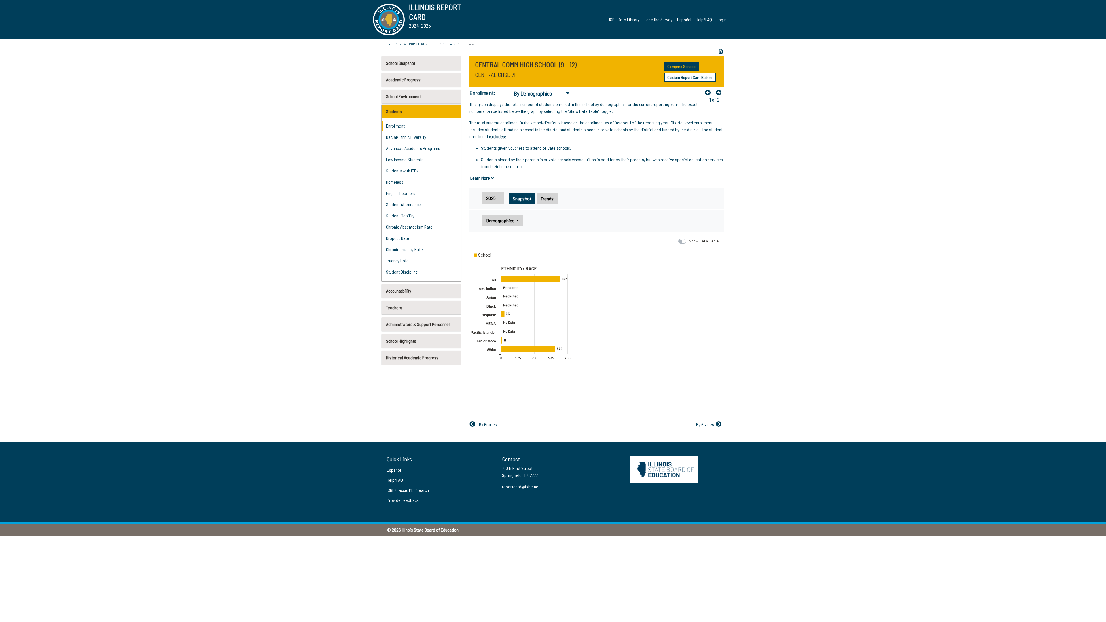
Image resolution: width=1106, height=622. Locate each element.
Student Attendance (403, 204)
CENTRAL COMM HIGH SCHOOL (416, 44)
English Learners (400, 193)
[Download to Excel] (720, 51)
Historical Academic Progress (412, 357)
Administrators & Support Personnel (418, 324)
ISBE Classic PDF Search (408, 490)
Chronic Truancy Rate (404, 249)
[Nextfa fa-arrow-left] (720, 92)
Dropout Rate (397, 238)
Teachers (394, 307)
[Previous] (709, 92)
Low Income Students (404, 159)
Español (684, 19)
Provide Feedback (403, 500)
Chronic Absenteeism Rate (409, 227)
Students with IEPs (402, 170)
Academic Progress (403, 79)
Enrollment (395, 125)
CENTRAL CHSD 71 (495, 74)
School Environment (403, 96)
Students (394, 111)
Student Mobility (400, 215)
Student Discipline (402, 271)
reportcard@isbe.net (521, 486)
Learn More (480, 178)
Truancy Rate (397, 260)
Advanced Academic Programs (413, 148)
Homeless (394, 182)
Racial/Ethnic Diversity (406, 137)
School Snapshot (400, 63)
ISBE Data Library (624, 19)
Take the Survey (658, 19)
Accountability (398, 290)
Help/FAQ (704, 19)
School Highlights (401, 341)
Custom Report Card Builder (690, 77)
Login (721, 19)
